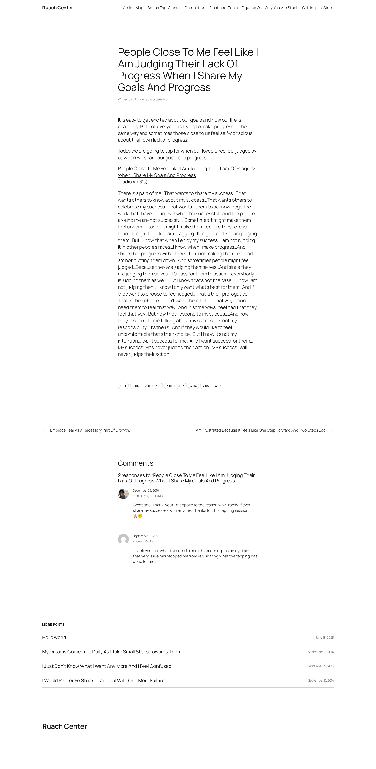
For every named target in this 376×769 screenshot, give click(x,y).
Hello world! (55, 637)
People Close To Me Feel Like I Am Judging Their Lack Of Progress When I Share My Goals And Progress (187, 171)
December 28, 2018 (146, 490)
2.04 (123, 386)
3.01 (169, 386)
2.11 (158, 386)
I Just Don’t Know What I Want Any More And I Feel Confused (106, 666)
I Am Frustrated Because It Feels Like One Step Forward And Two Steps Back (260, 430)
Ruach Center (57, 7)
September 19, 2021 (146, 536)
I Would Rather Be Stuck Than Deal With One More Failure (103, 680)
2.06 (136, 386)
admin (136, 99)
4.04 (193, 386)
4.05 (206, 386)
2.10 (147, 386)
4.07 (218, 386)
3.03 (181, 386)
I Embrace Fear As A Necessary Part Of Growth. (89, 430)
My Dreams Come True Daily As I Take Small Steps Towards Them (111, 652)
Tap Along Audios (155, 99)
